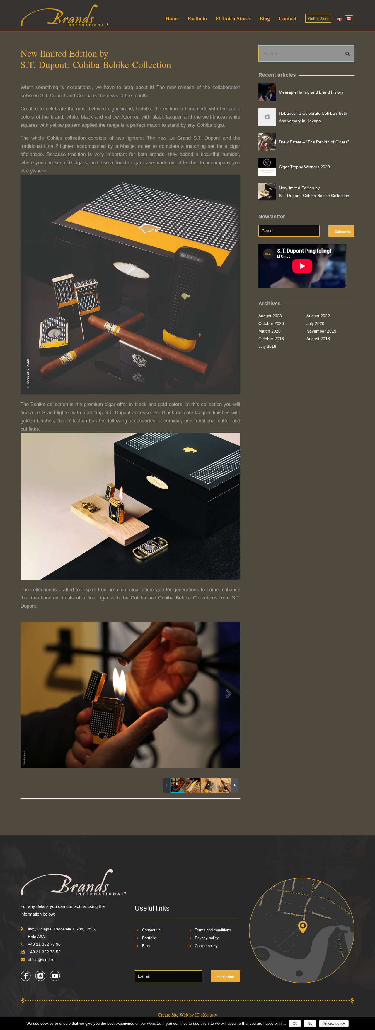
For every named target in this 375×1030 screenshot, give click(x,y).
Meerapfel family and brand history (311, 92)
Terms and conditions (213, 930)
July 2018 (267, 346)
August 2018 (318, 338)
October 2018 (271, 338)
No (310, 1024)
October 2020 (271, 323)
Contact (287, 18)
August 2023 (270, 315)
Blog (265, 18)
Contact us (151, 930)
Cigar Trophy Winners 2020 (304, 166)
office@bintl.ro (41, 959)
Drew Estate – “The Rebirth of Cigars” (314, 142)
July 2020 (315, 323)
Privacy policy (207, 938)
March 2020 (269, 331)
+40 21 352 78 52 (44, 952)
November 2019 (321, 331)
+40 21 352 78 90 (44, 944)
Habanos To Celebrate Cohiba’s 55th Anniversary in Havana (313, 117)
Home (172, 18)
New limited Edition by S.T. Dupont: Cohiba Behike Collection (314, 192)
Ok (295, 1024)
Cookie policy (206, 946)
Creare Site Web (173, 1015)
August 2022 (318, 315)
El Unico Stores (233, 18)
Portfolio (197, 18)
